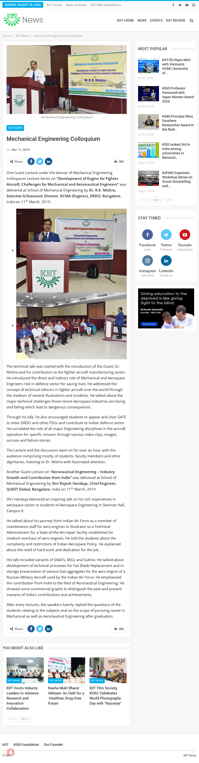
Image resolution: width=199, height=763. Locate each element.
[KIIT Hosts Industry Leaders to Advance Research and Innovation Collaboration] (25, 670)
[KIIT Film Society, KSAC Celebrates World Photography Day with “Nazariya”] (108, 670)
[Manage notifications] (11, 752)
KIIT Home (54, 5)
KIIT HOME (125, 20)
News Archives (76, 5)
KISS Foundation (26, 745)
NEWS (142, 20)
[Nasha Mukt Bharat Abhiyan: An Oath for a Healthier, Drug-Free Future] (66, 670)
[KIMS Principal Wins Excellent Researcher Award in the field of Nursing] (148, 122)
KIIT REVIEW (175, 20)
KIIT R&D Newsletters (105, 5)
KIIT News (15, 128)
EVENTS (156, 20)
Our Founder (53, 745)
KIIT (5, 745)
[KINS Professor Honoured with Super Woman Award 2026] (148, 94)
